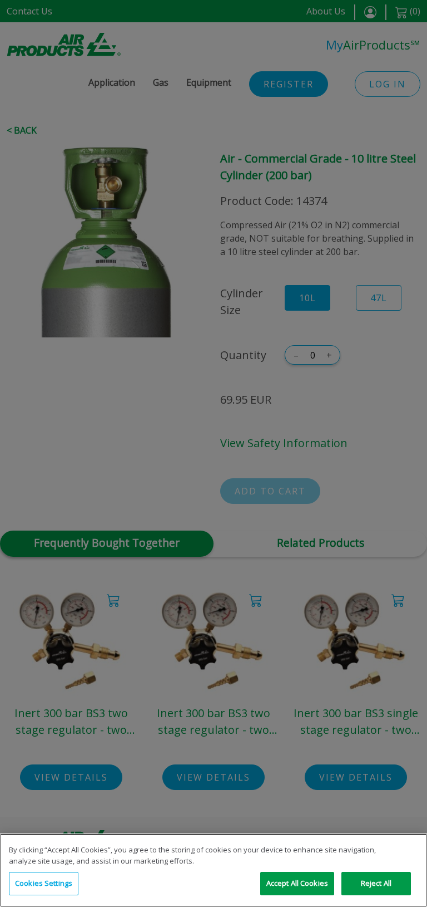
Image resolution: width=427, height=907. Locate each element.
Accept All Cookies (297, 883)
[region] (213, 870)
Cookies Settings (43, 883)
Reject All (376, 883)
